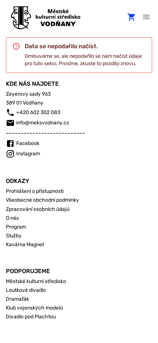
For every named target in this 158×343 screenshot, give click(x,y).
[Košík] (131, 17)
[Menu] (146, 17)
